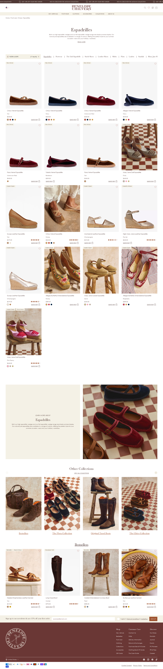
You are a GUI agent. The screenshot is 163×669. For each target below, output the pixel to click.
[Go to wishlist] (149, 8)
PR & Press (153, 650)
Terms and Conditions (150, 665)
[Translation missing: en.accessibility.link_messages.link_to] (16, 638)
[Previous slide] (7, 472)
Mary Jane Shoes (154, 57)
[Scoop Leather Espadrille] (8, 243)
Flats (123, 57)
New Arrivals (120, 633)
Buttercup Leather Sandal (132, 598)
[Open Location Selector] (7, 8)
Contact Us (132, 633)
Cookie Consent (126, 665)
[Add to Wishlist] (40, 64)
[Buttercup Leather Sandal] (124, 607)
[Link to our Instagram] (148, 659)
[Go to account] (153, 8)
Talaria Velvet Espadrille (54, 172)
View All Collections (81, 473)
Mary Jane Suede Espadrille (94, 296)
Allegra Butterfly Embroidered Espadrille (60, 296)
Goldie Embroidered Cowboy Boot (96, 598)
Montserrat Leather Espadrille (94, 234)
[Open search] (145, 8)
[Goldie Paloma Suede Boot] (87, 607)
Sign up (153, 619)
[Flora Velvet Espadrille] (8, 181)
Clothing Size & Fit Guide (137, 650)
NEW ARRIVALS (53, 14)
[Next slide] (156, 472)
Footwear (65, 14)
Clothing (76, 14)
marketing (144, 619)
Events (152, 643)
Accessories (87, 14)
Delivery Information (135, 639)
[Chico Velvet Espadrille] (8, 119)
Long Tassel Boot (51, 598)
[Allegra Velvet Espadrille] (124, 119)
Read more (81, 42)
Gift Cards (119, 653)
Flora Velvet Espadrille (15, 172)
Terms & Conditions (133, 619)
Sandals (141, 57)
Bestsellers (81, 544)
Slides (114, 57)
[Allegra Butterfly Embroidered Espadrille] (126, 119)
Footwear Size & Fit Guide (137, 646)
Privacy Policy (137, 665)
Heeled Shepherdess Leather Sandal (20, 598)
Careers (152, 653)
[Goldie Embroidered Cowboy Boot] (85, 607)
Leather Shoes (103, 57)
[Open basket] (156, 8)
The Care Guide (134, 653)
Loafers (131, 57)
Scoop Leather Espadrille (16, 234)
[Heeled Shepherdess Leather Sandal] (8, 607)
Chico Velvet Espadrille (15, 111)
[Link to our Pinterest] (152, 659)
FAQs (130, 636)
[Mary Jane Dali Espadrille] (124, 181)
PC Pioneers (153, 646)
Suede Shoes (89, 57)
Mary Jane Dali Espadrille (132, 172)
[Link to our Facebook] (144, 659)
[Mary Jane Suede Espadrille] (128, 181)
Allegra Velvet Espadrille (131, 111)
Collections (100, 14)
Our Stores (153, 633)
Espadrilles (47, 57)
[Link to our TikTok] (156, 659)
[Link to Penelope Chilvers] (81, 7)
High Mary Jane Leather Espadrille (135, 234)
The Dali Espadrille (73, 57)
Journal (152, 639)
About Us (111, 14)
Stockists (152, 636)
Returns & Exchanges (135, 643)
